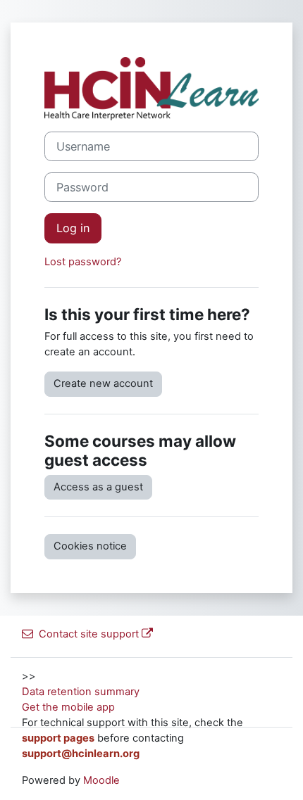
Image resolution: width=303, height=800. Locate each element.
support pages (58, 738)
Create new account (103, 383)
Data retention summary (81, 691)
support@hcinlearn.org (81, 753)
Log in (72, 228)
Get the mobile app (68, 707)
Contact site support (89, 634)
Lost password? (82, 261)
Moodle (101, 780)
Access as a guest (98, 487)
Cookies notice (90, 546)
